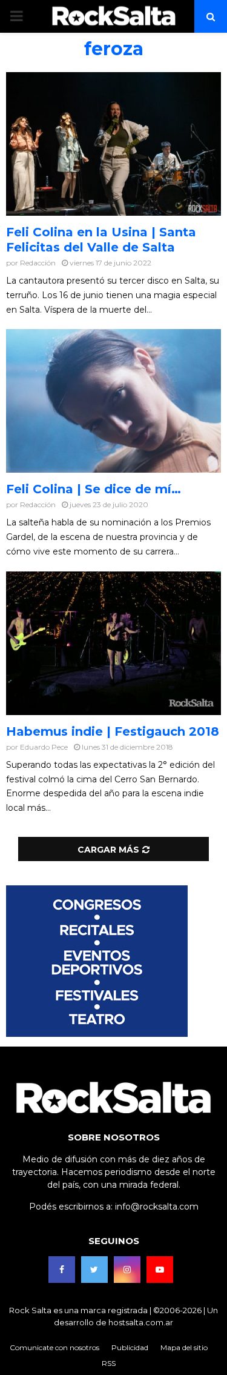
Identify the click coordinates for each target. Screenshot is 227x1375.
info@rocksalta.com (157, 1206)
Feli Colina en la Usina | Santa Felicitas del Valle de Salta (101, 240)
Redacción (38, 262)
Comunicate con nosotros (54, 1347)
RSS (109, 1363)
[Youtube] (159, 1269)
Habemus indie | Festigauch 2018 (112, 731)
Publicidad (129, 1347)
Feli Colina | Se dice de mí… (93, 489)
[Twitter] (94, 1269)
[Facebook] (61, 1269)
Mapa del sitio (184, 1347)
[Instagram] (127, 1269)
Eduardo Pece (44, 746)
